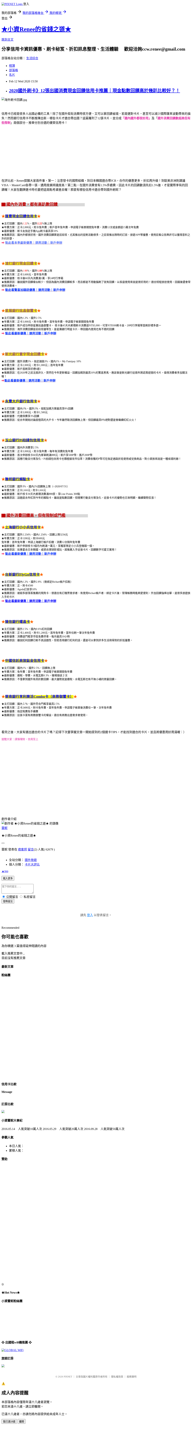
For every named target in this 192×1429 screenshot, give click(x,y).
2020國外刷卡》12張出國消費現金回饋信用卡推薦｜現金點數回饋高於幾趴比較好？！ (94, 90)
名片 (12, 74)
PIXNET (68, 1376)
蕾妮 (5, 828)
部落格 (13, 70)
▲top (5, 871)
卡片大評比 (32, 864)
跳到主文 (8, 39)
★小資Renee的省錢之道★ (36, 29)
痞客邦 (22, 849)
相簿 (12, 65)
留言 (31, 849)
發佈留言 (8, 901)
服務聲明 (131, 1376)
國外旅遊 (31, 860)
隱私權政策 (117, 1376)
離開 (21, 1421)
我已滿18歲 (9, 1421)
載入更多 (8, 878)
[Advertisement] (17, 1221)
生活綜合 (32, 58)
